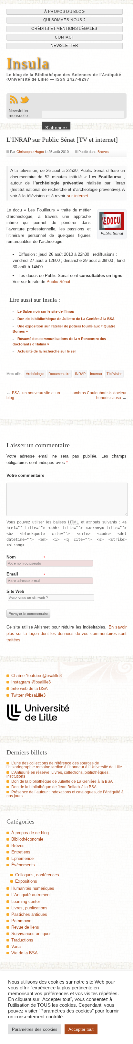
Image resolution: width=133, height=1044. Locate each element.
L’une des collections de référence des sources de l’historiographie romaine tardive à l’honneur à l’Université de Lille (64, 765)
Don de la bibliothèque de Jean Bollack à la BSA (54, 787)
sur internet (77, 195)
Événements (23, 864)
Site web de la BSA (29, 688)
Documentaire (59, 374)
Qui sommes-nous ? (64, 20)
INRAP (80, 374)
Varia (16, 946)
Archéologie (35, 374)
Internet (96, 374)
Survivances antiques (31, 933)
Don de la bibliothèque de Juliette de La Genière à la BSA (66, 319)
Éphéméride (22, 858)
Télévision (114, 374)
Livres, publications (29, 908)
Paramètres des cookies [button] (34, 1029)
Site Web (15, 591)
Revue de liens (25, 927)
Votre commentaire (25, 475)
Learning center (25, 901)
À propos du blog (64, 11)
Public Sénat (58, 281)
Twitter (24, 99)
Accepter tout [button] (81, 1029)
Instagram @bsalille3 (31, 682)
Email (12, 574)
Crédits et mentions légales (64, 29)
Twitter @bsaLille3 (28, 695)
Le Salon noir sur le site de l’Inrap (45, 311)
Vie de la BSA (24, 952)
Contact (64, 37)
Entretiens (20, 852)
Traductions (22, 940)
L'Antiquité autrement (31, 894)
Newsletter (64, 46)
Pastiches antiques (29, 914)
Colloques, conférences (37, 874)
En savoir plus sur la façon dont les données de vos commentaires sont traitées (66, 633)
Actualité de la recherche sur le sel (46, 351)
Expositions (26, 881)
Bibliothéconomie (27, 839)
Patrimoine (21, 920)
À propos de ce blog (30, 832)
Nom (11, 557)
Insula (27, 63)
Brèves (103, 152)
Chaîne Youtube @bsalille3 (36, 675)
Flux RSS (13, 99)
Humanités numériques (32, 888)
